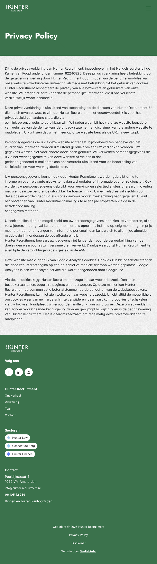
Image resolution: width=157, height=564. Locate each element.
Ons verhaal (13, 395)
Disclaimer (78, 543)
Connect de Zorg (23, 446)
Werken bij (12, 402)
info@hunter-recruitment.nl (22, 488)
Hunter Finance (22, 454)
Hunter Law (20, 437)
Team (8, 408)
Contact (10, 415)
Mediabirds (88, 551)
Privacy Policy (78, 535)
